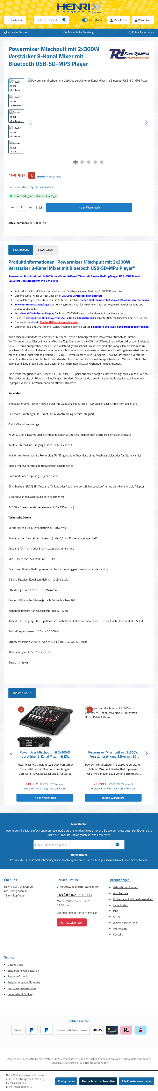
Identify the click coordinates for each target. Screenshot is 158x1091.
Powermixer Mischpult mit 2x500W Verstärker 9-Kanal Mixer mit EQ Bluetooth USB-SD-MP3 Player (113, 754)
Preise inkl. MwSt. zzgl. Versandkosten (30, 187)
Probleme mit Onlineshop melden (133, 899)
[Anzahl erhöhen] (30, 207)
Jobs (115, 911)
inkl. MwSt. (92, 20)
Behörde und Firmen (125, 887)
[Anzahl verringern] (12, 207)
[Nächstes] (146, 122)
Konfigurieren (66, 1081)
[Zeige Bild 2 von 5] (82, 162)
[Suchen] (64, 20)
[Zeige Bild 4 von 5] (95, 162)
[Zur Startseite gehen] (79, 8)
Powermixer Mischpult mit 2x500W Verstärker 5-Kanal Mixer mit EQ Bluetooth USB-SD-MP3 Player (45, 754)
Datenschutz (15, 964)
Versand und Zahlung (20, 994)
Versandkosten (69, 1059)
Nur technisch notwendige (98, 1081)
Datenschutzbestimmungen (40, 860)
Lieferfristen (120, 905)
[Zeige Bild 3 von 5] (88, 162)
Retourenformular (18, 976)
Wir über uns (120, 893)
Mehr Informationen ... (19, 1087)
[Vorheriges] (31, 122)
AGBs (116, 917)
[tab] (20, 250)
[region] (79, 122)
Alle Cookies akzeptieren (137, 1081)
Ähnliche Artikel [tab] (22, 693)
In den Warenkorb (89, 207)
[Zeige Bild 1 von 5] (75, 162)
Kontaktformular (87, 912)
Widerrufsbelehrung (125, 922)
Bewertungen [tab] (46, 249)
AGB (97, 860)
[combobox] (47, 20)
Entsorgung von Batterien (23, 970)
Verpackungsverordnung (22, 988)
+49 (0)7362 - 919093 (74, 894)
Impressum (120, 928)
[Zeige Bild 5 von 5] (101, 162)
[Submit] (117, 844)
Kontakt (118, 934)
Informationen (119, 879)
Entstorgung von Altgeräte (24, 982)
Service (9, 957)
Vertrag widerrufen (71, 922)
